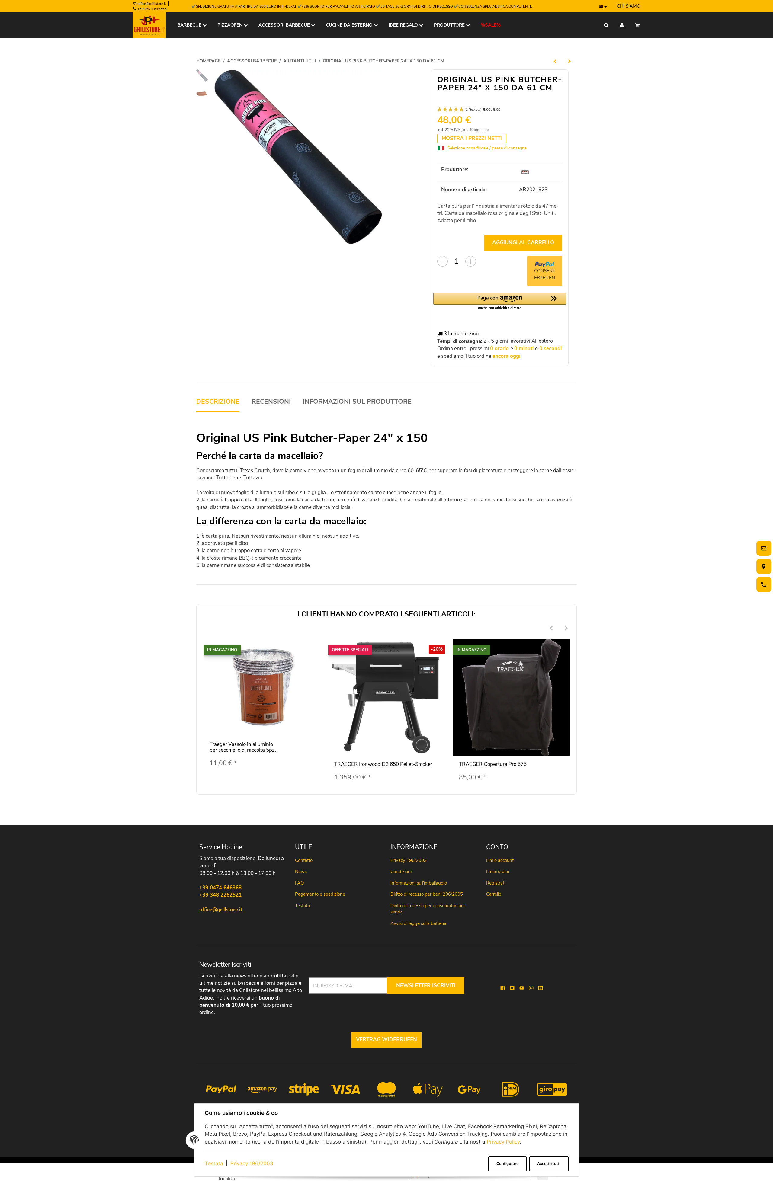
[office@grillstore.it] (762, 548)
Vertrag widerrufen (386, 1039)
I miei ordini (497, 872)
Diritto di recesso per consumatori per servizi (427, 909)
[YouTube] (521, 988)
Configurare (507, 1163)
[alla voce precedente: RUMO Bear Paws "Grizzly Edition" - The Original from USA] (555, 61)
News (301, 872)
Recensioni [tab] (271, 401)
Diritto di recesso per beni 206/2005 (426, 894)
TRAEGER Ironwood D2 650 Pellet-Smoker (383, 764)
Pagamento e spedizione (320, 894)
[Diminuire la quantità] (442, 261)
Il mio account (500, 860)
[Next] (566, 628)
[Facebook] (502, 988)
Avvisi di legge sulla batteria (418, 923)
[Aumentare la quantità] (470, 261)
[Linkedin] (540, 988)
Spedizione (480, 130)
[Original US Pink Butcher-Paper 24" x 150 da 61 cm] (298, 157)
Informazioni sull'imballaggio (418, 883)
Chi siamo (628, 6)
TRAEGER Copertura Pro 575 (493, 764)
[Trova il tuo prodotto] (606, 25)
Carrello (493, 894)
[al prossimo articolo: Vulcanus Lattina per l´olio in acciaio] (569, 61)
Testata (214, 1163)
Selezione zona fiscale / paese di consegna (486, 148)
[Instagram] (531, 988)
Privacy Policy (503, 1142)
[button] (499, 110)
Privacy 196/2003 (251, 1163)
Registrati (495, 883)
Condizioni (401, 872)
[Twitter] (512, 988)
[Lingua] (603, 6)
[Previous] (551, 628)
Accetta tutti (548, 1163)
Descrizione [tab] (217, 401)
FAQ (299, 883)
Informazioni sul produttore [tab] (357, 401)
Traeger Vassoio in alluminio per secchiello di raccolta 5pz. (243, 747)
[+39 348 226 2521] (762, 585)
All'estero (542, 341)
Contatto (304, 860)
